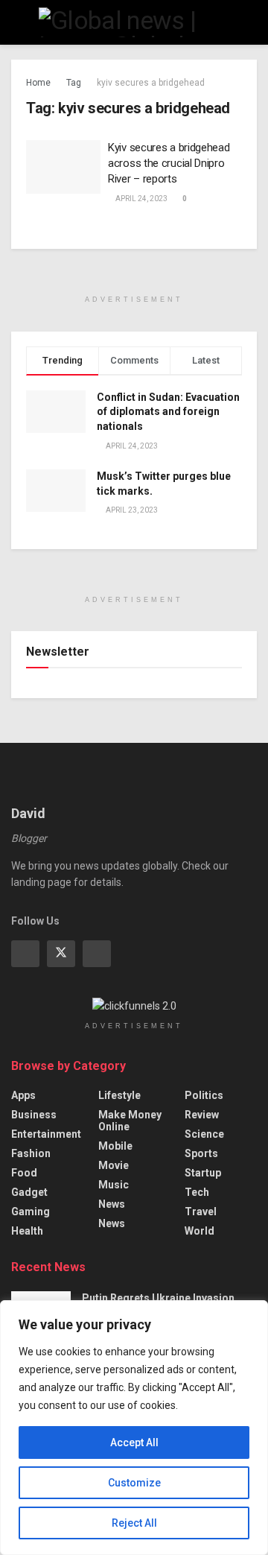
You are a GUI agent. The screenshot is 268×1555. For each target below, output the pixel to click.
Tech (197, 1192)
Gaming (30, 1211)
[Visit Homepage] (134, 22)
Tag (73, 82)
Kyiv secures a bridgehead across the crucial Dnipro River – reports (169, 163)
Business (34, 1115)
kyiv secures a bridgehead (151, 82)
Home (38, 82)
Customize (134, 1483)
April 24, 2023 (141, 198)
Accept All (134, 1442)
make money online (130, 1121)
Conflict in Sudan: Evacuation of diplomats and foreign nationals (168, 411)
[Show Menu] (17, 22)
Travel (201, 1211)
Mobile (115, 1146)
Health (27, 1231)
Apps (23, 1095)
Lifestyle (119, 1095)
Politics (204, 1095)
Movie (113, 1165)
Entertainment (46, 1134)
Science (204, 1134)
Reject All (134, 1523)
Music (113, 1185)
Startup (203, 1173)
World (199, 1231)
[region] (134, 1427)
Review (202, 1115)
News (111, 1204)
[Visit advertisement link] (134, 279)
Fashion (31, 1153)
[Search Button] (250, 22)
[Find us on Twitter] (61, 953)
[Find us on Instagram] (97, 953)
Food (24, 1173)
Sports (201, 1153)
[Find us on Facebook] (25, 953)
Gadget (29, 1192)
